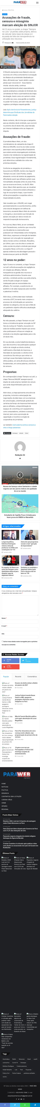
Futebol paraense (22, 1066)
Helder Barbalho (7, 1069)
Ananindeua (6, 1059)
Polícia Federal (16, 1073)
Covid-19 (15, 1062)
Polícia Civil (6, 1073)
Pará (21, 1069)
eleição (21, 433)
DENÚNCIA (5, 793)
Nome (4, 618)
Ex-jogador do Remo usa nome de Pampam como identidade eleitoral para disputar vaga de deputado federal (10, 571)
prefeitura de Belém (29, 1073)
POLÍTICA (11, 10)
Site (3, 634)
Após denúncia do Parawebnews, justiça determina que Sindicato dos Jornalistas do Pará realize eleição (19, 112)
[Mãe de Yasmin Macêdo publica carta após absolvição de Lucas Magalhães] (7, 722)
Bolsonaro (22, 1059)
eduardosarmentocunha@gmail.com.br (20, 1096)
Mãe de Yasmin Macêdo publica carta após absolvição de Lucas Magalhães (26, 718)
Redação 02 (8, 43)
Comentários (32, 677)
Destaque (14, 433)
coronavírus (6, 1062)
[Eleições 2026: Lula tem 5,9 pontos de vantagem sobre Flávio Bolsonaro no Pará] (7, 864)
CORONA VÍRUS (7, 799)
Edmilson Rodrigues (8, 1066)
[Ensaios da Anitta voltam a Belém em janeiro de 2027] (7, 687)
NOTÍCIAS (5, 787)
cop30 (35, 1059)
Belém (14, 1059)
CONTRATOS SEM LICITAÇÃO (11, 796)
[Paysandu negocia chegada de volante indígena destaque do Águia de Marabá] (32, 863)
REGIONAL (5, 809)
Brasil (29, 1059)
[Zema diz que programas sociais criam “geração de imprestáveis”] (29, 535)
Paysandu (28, 1069)
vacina (5, 1076)
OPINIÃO (4, 806)
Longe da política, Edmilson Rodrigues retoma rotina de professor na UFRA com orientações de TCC (10, 546)
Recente (18, 677)
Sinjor (26, 433)
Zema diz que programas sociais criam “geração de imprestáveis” (29, 544)
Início (5, 10)
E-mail (4, 626)
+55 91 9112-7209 (21, 1092)
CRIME (4, 803)
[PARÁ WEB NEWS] (20, 2)
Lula (16, 1069)
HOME (4, 783)
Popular (6, 677)
